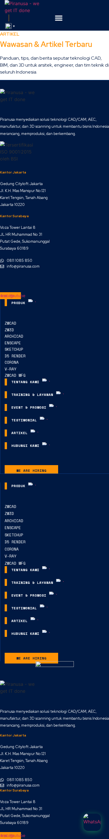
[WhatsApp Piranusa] (92, 822)
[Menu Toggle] (59, 18)
